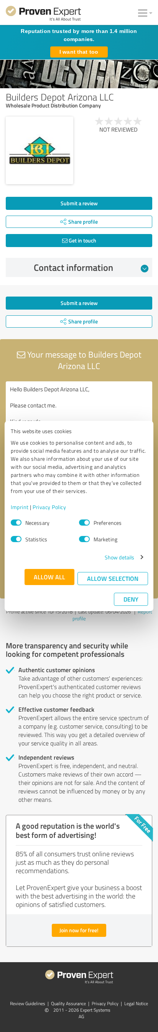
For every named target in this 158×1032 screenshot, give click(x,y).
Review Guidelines (27, 1003)
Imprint (20, 507)
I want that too (78, 52)
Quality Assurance (68, 1003)
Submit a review (79, 203)
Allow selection (112, 578)
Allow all (49, 576)
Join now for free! (79, 930)
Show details (119, 557)
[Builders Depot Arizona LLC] (39, 150)
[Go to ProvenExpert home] (43, 14)
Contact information (73, 267)
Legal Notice (136, 1003)
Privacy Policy (49, 507)
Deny (130, 599)
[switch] (84, 522)
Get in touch (81, 240)
